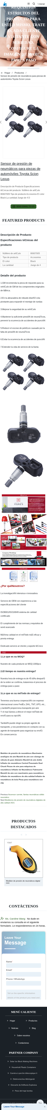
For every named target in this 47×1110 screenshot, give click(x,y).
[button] (28, 3)
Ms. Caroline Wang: (15, 918)
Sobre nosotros (23, 1035)
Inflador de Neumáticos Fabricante (26, 770)
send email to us (25, 206)
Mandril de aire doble (32, 760)
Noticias (14, 1028)
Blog (34, 1028)
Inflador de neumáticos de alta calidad (18, 776)
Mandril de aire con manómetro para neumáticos (22, 773)
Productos (19, 73)
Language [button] (41, 4)
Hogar (7, 73)
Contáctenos (23, 1043)
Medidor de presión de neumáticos (16, 753)
